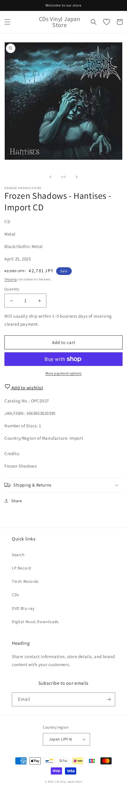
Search (18, 554)
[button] (7, 21)
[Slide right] (76, 176)
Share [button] (16, 500)
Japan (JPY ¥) (60, 739)
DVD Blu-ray (23, 608)
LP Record (21, 568)
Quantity (11, 289)
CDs (15, 594)
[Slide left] (50, 176)
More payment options (63, 373)
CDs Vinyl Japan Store (68, 781)
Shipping (10, 279)
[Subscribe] (108, 699)
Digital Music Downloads (35, 621)
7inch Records (25, 581)
